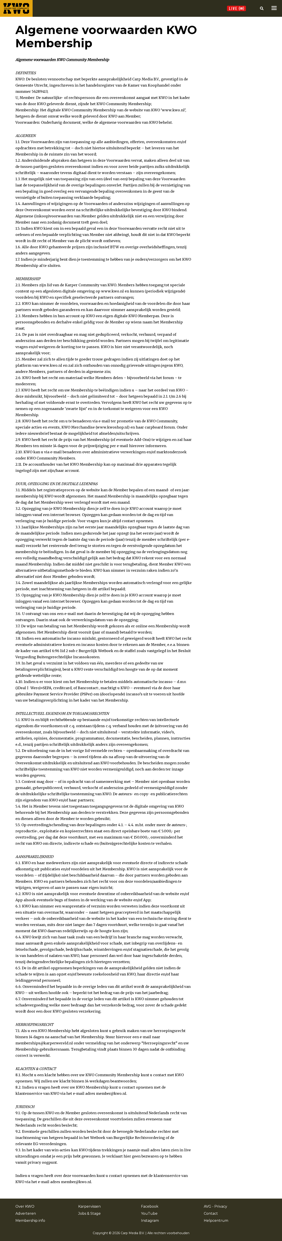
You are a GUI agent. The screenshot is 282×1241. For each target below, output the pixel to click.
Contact (211, 1213)
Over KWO (24, 1206)
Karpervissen (89, 1206)
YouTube (149, 1213)
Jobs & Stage (89, 1213)
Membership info (30, 1220)
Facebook (149, 1206)
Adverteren (25, 1213)
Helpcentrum (216, 1220)
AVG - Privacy (215, 1206)
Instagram (150, 1220)
